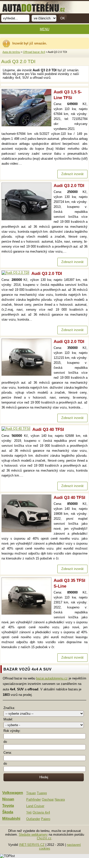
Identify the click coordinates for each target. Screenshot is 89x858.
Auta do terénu (11, 51)
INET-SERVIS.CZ (31, 845)
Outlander (33, 819)
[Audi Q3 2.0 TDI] (27, 219)
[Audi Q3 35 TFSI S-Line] (27, 613)
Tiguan (31, 793)
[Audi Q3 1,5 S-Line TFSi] (27, 125)
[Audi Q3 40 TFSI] (16, 428)
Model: (8, 719)
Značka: (9, 708)
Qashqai (48, 799)
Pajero (45, 819)
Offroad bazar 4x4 (34, 51)
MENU (44, 29)
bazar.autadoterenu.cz (52, 678)
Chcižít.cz (44, 838)
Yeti (29, 812)
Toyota (8, 806)
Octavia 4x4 (41, 812)
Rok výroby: (12, 731)
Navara (60, 799)
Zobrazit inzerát (72, 174)
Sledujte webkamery (33, 834)
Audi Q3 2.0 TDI (69, 185)
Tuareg (42, 793)
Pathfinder (33, 799)
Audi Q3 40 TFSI (48, 429)
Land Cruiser (35, 806)
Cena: (7, 752)
